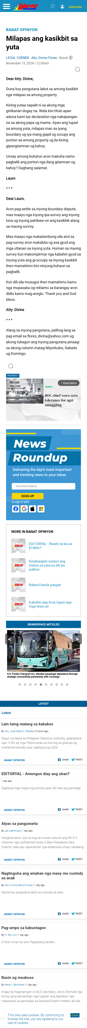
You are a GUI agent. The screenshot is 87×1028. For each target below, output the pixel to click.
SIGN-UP (27, 496)
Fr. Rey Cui (10, 935)
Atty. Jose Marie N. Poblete (19, 731)
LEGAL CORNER (17, 58)
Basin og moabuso (17, 977)
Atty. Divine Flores (44, 58)
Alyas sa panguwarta (19, 823)
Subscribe (75, 7)
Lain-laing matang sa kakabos (27, 724)
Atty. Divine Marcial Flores (18, 885)
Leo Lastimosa (12, 830)
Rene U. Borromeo (14, 984)
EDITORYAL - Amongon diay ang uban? (35, 773)
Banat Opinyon (21, 29)
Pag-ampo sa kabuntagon (23, 927)
